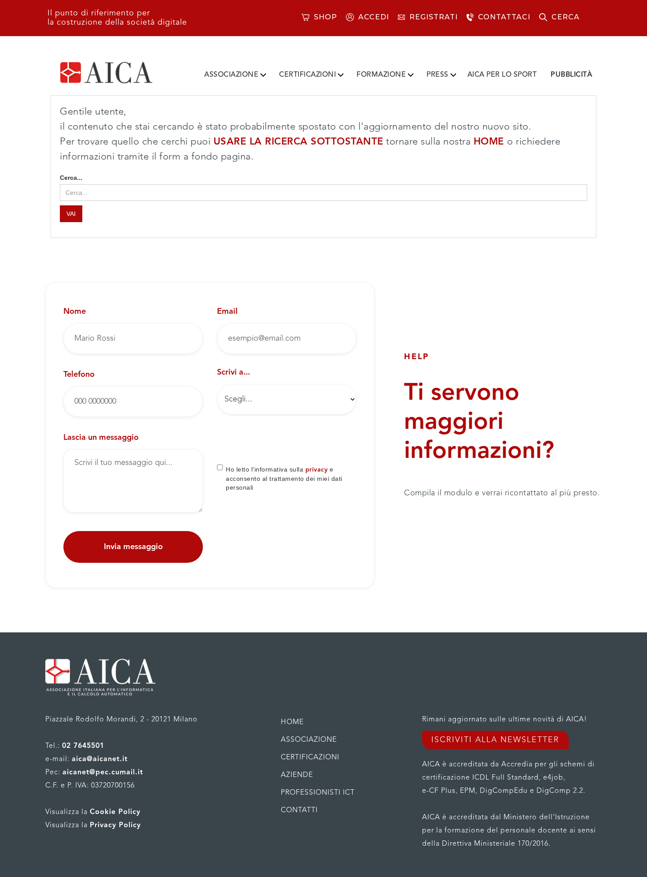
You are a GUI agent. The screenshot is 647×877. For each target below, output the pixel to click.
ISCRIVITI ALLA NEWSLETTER (495, 740)
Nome (74, 312)
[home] (120, 72)
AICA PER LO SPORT (502, 74)
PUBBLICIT (571, 74)
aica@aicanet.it (100, 759)
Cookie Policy (115, 812)
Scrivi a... (233, 372)
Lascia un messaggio (101, 438)
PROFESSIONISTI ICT (318, 792)
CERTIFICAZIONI (307, 74)
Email (227, 312)
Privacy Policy (115, 825)
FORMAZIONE (381, 74)
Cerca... (71, 177)
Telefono (79, 375)
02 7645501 (83, 746)
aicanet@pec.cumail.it (102, 772)
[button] (235, 73)
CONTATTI (299, 810)
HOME (490, 142)
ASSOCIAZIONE (231, 74)
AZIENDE (297, 775)
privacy (316, 470)
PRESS (437, 74)
